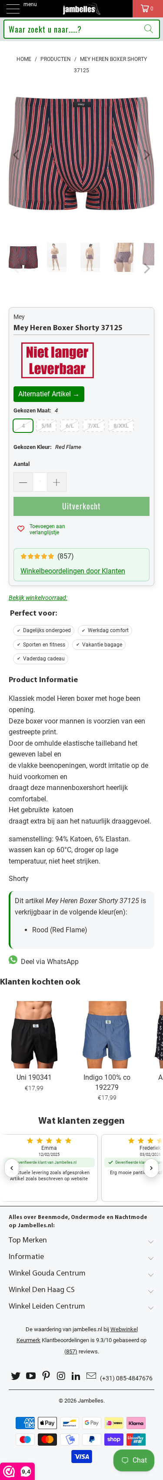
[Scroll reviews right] (151, 1168)
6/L (70, 425)
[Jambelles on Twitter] (16, 1376)
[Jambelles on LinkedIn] (76, 1376)
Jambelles (90, 1400)
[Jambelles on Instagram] (61, 1376)
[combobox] (81, 29)
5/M (46, 425)
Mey (19, 316)
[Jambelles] (82, 8)
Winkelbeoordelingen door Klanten (72, 571)
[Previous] (17, 155)
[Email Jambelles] (91, 1376)
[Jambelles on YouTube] (31, 1376)
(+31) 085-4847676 (126, 1378)
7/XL (94, 425)
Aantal (21, 464)
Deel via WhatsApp (48, 962)
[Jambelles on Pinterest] (46, 1376)
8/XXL (121, 425)
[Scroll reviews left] (11, 1168)
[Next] (146, 155)
